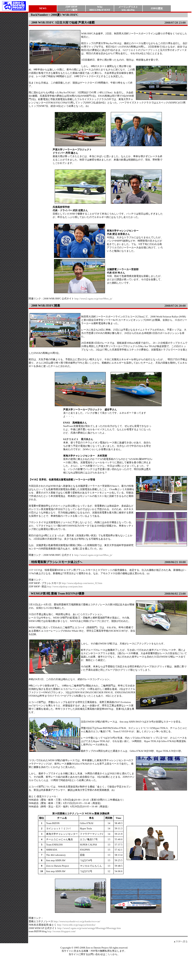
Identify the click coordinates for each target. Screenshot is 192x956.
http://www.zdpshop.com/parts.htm (64, 586)
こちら (108, 954)
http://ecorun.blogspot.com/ (61, 931)
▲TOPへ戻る (180, 941)
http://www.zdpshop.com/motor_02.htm (82, 583)
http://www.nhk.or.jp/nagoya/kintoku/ (76, 924)
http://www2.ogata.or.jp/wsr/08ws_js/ (93, 298)
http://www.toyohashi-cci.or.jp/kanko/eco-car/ (77, 921)
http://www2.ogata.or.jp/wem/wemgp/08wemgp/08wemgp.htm (89, 928)
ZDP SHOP (34, 570)
